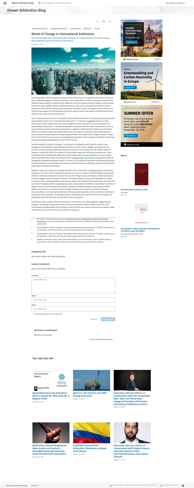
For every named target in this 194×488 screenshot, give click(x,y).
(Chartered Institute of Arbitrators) (59, 41)
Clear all (94, 319)
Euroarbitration (78, 158)
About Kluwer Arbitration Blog (16, 486)
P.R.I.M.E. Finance (95, 158)
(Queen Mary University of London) (71, 38)
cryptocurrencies (96, 170)
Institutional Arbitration (58, 29)
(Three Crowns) (103, 38)
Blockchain (88, 29)
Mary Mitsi (52, 38)
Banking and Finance (39, 29)
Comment (34, 276)
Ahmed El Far (91, 38)
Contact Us (35, 486)
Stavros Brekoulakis (39, 38)
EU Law (97, 29)
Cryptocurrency (75, 29)
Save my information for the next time (48, 314)
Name (34, 296)
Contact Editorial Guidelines (100, 339)
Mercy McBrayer (38, 41)
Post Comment (108, 319)
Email (33, 305)
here (98, 221)
